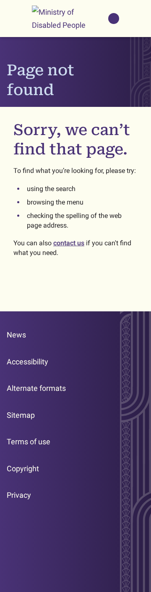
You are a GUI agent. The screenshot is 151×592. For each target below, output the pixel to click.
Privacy (19, 495)
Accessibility (27, 361)
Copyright (23, 468)
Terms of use (28, 441)
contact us (68, 243)
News (16, 334)
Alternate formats (36, 388)
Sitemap (21, 415)
